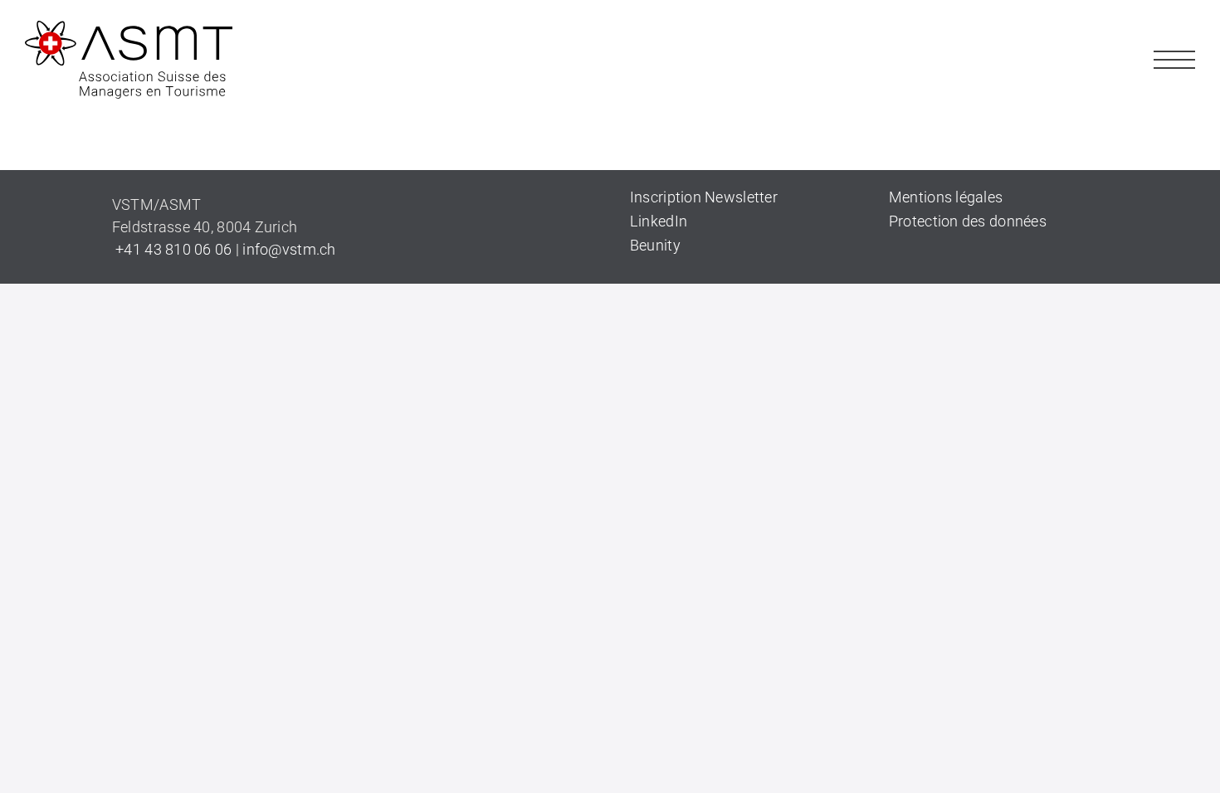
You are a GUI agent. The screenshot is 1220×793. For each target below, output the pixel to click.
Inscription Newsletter (704, 197)
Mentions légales (946, 197)
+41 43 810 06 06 (172, 249)
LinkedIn (658, 221)
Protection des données (968, 221)
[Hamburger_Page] (1174, 46)
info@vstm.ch (288, 249)
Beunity (655, 245)
